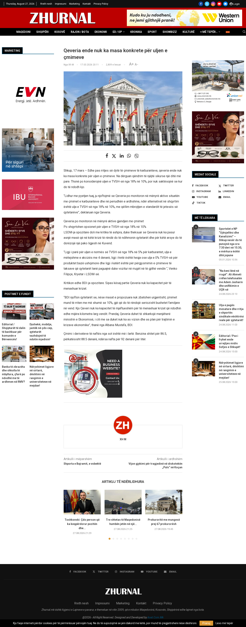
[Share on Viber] (136, 156)
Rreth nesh (46, 3)
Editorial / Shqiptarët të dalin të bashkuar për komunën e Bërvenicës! (13, 332)
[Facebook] (201, 4)
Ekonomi (101, 31)
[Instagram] (213, 4)
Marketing (74, 3)
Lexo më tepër (224, 623)
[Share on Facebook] (107, 156)
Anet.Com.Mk (155, 617)
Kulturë (188, 31)
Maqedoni (23, 31)
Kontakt (87, 3)
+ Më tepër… (209, 31)
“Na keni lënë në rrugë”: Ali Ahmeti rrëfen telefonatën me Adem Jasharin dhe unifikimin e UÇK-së (231, 280)
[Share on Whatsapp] (129, 156)
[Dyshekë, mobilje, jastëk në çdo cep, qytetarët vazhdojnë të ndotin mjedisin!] (42, 311)
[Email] (225, 4)
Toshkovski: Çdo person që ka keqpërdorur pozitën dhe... (82, 524)
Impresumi (60, 3)
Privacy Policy (101, 3)
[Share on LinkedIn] (122, 156)
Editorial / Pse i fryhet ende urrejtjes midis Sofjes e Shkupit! (229, 341)
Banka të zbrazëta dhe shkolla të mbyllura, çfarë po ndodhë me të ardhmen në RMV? (13, 374)
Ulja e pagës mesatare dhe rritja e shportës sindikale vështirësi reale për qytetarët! (231, 313)
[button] (69, 514)
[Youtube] (219, 4)
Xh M (123, 439)
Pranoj (206, 623)
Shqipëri (42, 31)
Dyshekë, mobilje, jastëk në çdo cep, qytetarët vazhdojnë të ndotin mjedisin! (41, 332)
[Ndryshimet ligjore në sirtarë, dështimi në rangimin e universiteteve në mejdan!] (203, 368)
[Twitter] (207, 4)
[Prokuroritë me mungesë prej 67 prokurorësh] (163, 502)
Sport (152, 31)
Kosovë (59, 31)
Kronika (136, 31)
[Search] (244, 31)
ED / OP (117, 31)
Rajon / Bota (80, 31)
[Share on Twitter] (114, 156)
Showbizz (170, 31)
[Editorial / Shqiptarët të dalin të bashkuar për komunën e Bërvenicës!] (14, 311)
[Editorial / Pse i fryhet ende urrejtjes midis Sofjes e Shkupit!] (203, 341)
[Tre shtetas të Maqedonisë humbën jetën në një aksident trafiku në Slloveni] (123, 502)
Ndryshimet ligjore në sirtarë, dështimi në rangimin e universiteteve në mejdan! (231, 370)
